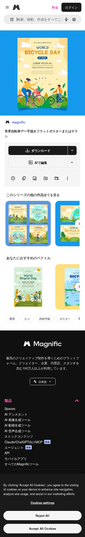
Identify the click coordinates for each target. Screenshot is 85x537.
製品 (8, 400)
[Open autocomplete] (10, 19)
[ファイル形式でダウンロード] (72, 150)
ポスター (65, 318)
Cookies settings (42, 502)
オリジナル (31, 39)
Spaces (10, 408)
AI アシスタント (16, 414)
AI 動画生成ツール (18, 425)
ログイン (71, 7)
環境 (12, 318)
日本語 (43, 382)
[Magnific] (43, 344)
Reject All (42, 515)
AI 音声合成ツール (18, 431)
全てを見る (52, 194)
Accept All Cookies (42, 528)
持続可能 (44, 318)
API (7, 453)
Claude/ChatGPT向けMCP (27, 442)
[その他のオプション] (67, 178)
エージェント (18, 447)
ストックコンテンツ (19, 436)
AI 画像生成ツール (18, 419)
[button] (43, 381)
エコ (27, 318)
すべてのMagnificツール (22, 464)
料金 (55, 7)
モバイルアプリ (16, 458)
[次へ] (79, 223)
